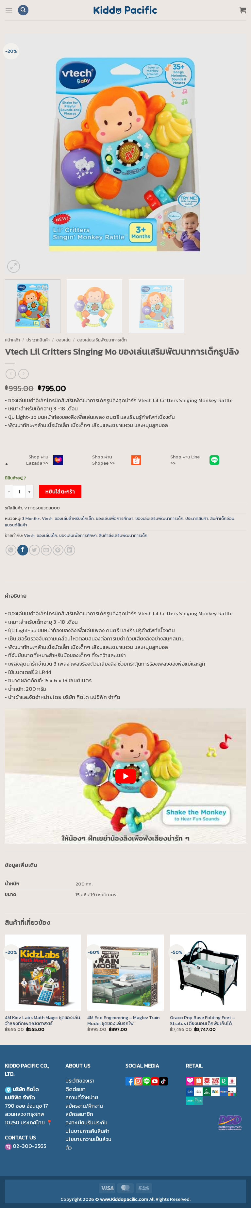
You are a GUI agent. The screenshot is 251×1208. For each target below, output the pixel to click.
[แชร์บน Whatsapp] (11, 550)
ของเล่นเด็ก (47, 535)
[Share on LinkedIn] (69, 550)
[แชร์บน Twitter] (34, 550)
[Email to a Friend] (46, 550)
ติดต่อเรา (75, 1089)
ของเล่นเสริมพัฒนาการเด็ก (102, 340)
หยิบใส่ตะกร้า (60, 491)
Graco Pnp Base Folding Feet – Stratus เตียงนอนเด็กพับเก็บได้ (202, 1021)
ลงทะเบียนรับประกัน (86, 1122)
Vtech (47, 518)
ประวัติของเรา (79, 1080)
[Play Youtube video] (125, 776)
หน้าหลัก (12, 340)
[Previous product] (23, 374)
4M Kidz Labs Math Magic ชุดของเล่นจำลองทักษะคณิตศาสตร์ (42, 1021)
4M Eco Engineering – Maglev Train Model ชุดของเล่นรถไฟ (123, 1021)
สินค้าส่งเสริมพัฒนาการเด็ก (123, 535)
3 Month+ (31, 518)
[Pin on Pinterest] (58, 550)
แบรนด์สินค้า (16, 525)
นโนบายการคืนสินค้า (87, 1131)
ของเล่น (63, 340)
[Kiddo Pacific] (125, 10)
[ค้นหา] (23, 10)
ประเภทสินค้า (38, 340)
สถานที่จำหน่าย (81, 1097)
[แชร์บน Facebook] (22, 550)
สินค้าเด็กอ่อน (222, 518)
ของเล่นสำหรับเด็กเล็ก (74, 518)
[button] (9, 10)
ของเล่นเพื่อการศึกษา (114, 518)
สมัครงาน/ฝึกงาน (84, 1106)
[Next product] (11, 374)
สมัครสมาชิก (79, 1114)
